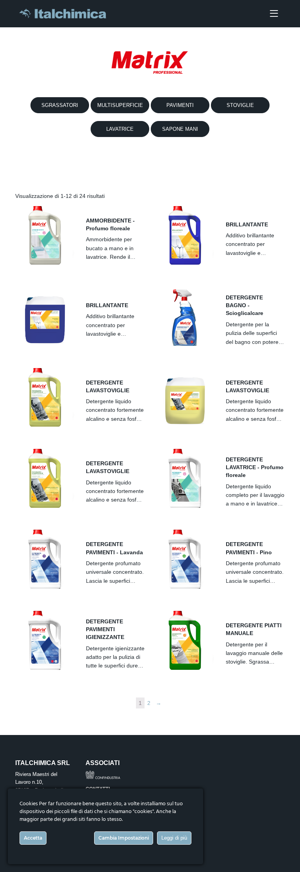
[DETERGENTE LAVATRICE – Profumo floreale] (184, 478)
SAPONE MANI (180, 129)
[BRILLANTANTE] (184, 235)
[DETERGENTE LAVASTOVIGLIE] (44, 397)
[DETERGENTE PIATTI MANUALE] (184, 640)
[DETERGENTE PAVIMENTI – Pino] (184, 559)
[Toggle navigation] (274, 14)
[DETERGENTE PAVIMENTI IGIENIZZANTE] (44, 640)
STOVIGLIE (240, 105)
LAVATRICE (120, 129)
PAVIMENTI (180, 105)
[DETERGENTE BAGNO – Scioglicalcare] (184, 316)
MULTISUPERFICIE (120, 105)
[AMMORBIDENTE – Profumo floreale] (44, 235)
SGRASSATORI (59, 105)
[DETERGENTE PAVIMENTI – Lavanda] (44, 559)
